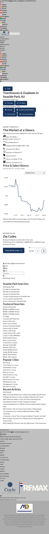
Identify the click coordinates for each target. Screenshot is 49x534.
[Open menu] (0, 81)
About (2, 46)
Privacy (2, 466)
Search (2, 37)
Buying (2, 40)
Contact (2, 50)
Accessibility (4, 474)
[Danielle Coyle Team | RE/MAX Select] (24, 493)
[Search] (3, 276)
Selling (2, 42)
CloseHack (13, 500)
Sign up (2, 30)
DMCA (2, 471)
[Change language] (1, 3)
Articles (2, 48)
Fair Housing (4, 476)
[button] (24, 145)
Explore (2, 441)
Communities (4, 38)
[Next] (43, 251)
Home (2, 462)
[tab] (24, 266)
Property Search (6, 443)
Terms (2, 469)
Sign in (6, 30)
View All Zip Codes (12, 250)
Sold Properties (4, 44)
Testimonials (4, 460)
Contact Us (4, 457)
